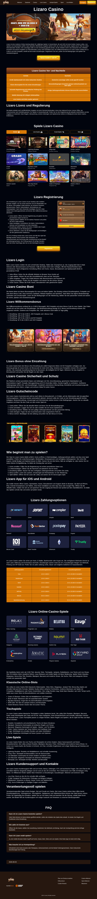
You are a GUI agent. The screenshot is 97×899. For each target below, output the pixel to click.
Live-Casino (36, 132)
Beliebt (15, 132)
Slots (79, 132)
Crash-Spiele (58, 132)
